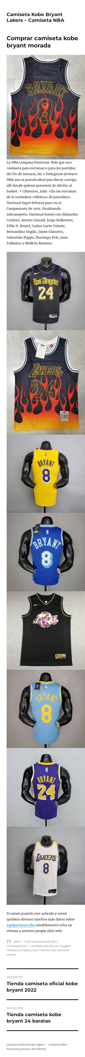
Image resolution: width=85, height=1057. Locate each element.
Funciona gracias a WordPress (26, 1049)
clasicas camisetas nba (22, 950)
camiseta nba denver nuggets (50, 945)
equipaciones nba (21, 925)
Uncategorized (17, 945)
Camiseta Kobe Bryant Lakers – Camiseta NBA (35, 17)
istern (17, 941)
